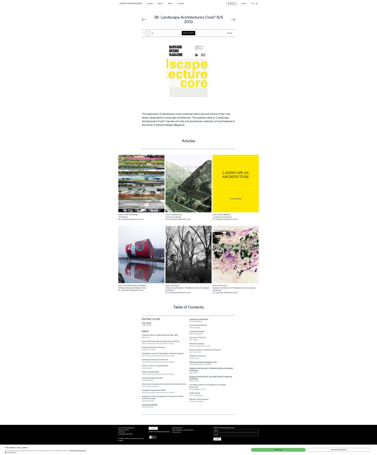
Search (243, 3)
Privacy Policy (176, 432)
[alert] (188, 450)
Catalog (150, 3)
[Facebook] (151, 437)
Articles (160, 3)
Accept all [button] (278, 450)
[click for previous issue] (233, 19)
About (170, 3)
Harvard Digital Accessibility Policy (182, 430)
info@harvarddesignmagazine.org (159, 431)
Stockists (180, 3)
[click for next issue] (144, 19)
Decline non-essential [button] (339, 450)
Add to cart (188, 33)
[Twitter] (154, 437)
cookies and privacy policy (78, 450)
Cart (252, 3)
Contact (153, 428)
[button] (45, 453)
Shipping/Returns (177, 428)
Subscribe (231, 3)
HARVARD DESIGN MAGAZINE (130, 3)
